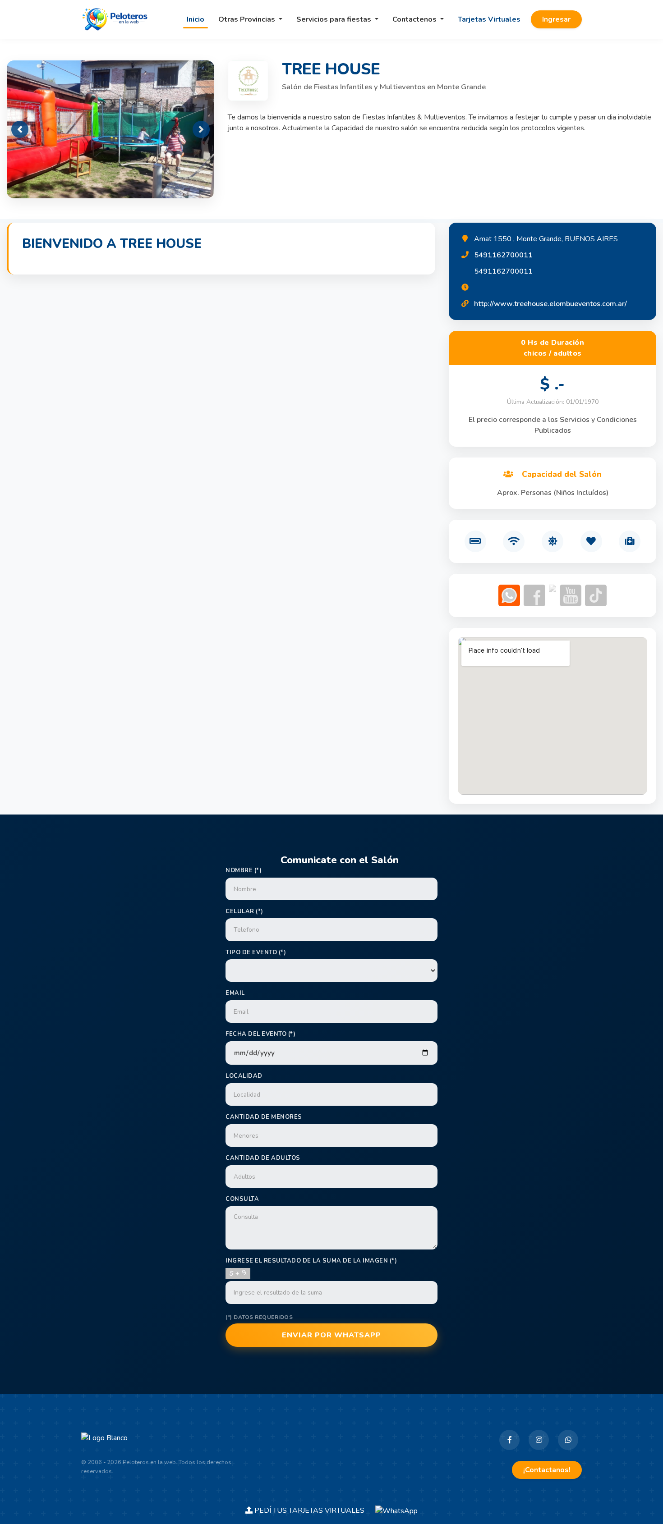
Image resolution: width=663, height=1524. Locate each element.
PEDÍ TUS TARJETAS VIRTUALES (314, 1510)
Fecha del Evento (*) (260, 1034)
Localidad (244, 1076)
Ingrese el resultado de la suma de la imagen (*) (311, 1261)
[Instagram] (539, 1440)
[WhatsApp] (568, 1440)
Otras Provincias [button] (247, 19)
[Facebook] (509, 1440)
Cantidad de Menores (264, 1117)
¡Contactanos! (547, 1470)
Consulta (242, 1199)
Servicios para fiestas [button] (334, 19)
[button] (19, 129)
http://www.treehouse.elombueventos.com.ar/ (550, 304)
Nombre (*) (244, 870)
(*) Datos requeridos (259, 1317)
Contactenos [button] (415, 19)
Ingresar (556, 19)
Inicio (195, 19)
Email (235, 993)
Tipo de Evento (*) (256, 952)
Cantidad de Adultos (263, 1158)
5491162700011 (503, 255)
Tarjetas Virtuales (489, 19)
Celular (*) (244, 911)
